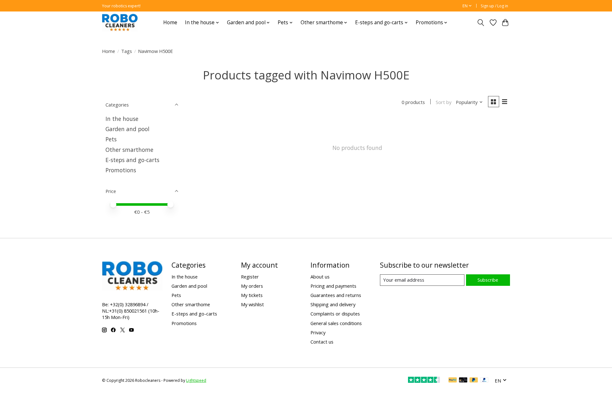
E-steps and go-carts (132, 160)
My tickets (252, 295)
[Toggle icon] (480, 22)
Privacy (317, 332)
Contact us (321, 341)
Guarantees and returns (335, 295)
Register (250, 276)
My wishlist (252, 304)
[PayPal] (452, 380)
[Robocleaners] (120, 22)
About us (320, 276)
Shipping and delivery (332, 304)
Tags (126, 51)
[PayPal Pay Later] (474, 380)
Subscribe (487, 280)
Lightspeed (196, 380)
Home (170, 22)
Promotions (121, 170)
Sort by (443, 102)
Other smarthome (129, 149)
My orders (252, 286)
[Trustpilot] (424, 380)
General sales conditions (336, 323)
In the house (122, 118)
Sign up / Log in (494, 6)
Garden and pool (127, 129)
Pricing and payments (333, 286)
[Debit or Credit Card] (463, 380)
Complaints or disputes (335, 313)
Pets (111, 139)
